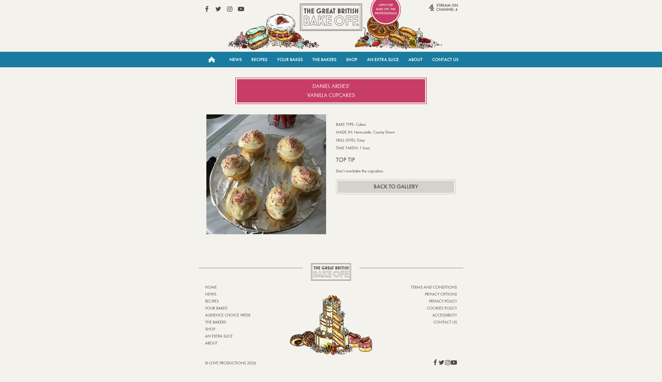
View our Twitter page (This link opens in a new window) (218, 9)
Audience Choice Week (228, 315)
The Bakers (324, 59)
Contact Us (445, 59)
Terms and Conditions (434, 287)
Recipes (259, 59)
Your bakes (216, 308)
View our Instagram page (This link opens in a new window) (230, 9)
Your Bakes (290, 59)
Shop (351, 59)
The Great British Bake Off (331, 17)
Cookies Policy (442, 308)
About (415, 59)
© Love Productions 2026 (230, 363)
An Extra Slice (383, 59)
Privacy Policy (443, 301)
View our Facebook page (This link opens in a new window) (207, 9)
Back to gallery (396, 186)
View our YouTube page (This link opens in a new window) (241, 9)
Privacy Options (441, 294)
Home (211, 59)
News (235, 59)
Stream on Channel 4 (433, 10)
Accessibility (444, 315)
